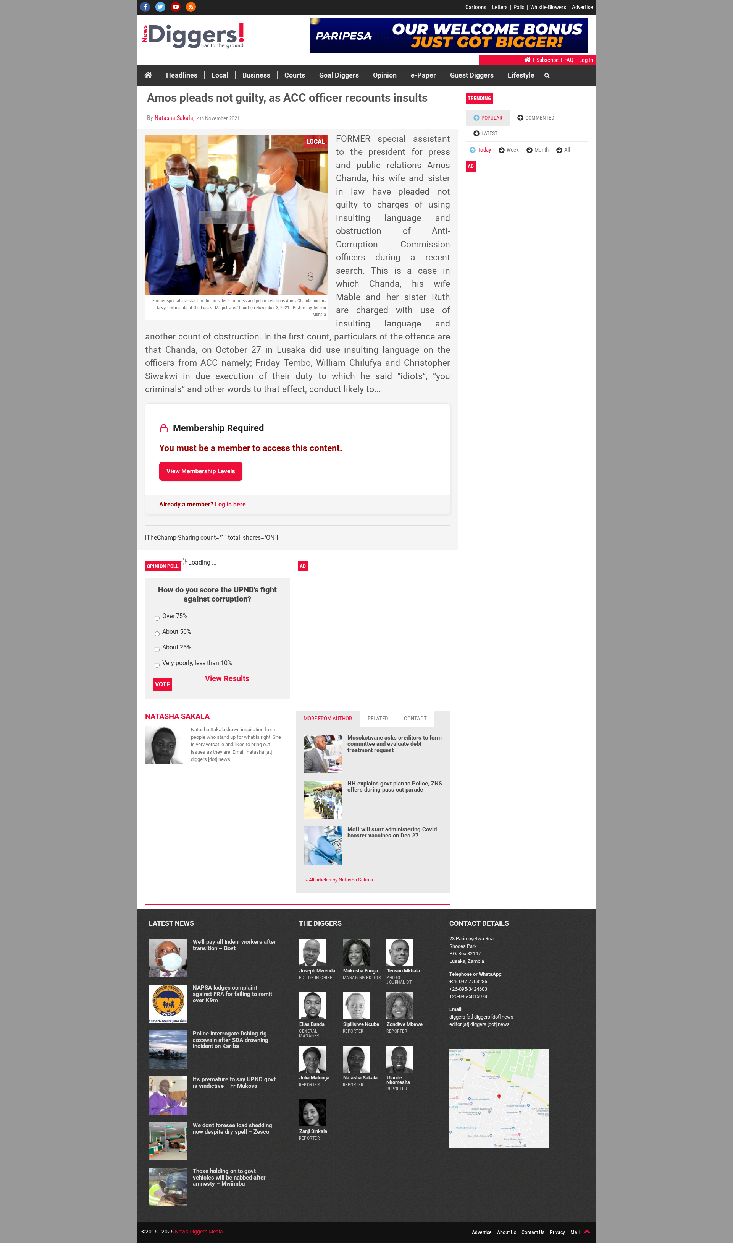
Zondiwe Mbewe (405, 1024)
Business (256, 75)
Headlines (181, 75)
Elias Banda (312, 1024)
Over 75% (174, 616)
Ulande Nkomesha (398, 1080)
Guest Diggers (472, 75)
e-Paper (423, 75)
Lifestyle (521, 75)
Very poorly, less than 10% (197, 663)
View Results (227, 678)
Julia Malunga (314, 1078)
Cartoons (475, 7)
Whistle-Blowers (548, 7)
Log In (586, 60)
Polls (519, 7)
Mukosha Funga (360, 971)
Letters (500, 7)
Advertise (582, 7)
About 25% (176, 647)
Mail (575, 1232)
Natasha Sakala (174, 118)
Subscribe (547, 60)
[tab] (328, 719)
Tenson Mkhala (403, 971)
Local (220, 75)
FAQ (568, 60)
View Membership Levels (200, 471)
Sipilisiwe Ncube (361, 1024)
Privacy (557, 1232)
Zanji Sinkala (313, 1131)
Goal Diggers (339, 75)
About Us (506, 1232)
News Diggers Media (199, 1231)
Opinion (385, 75)
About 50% (176, 632)
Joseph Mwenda (317, 971)
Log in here (230, 504)
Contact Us (532, 1232)
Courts (294, 75)
